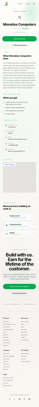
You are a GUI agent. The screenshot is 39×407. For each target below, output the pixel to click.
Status (23, 337)
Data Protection (8, 380)
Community (24, 340)
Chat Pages (6, 327)
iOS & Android (25, 361)
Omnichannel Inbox (9, 324)
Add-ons (5, 345)
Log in (28, 4)
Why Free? (6, 353)
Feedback (6, 340)
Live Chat (6, 321)
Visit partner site (19, 39)
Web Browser (25, 353)
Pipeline (5, 335)
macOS (23, 359)
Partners (5, 361)
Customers (6, 359)
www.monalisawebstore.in (16, 151)
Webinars (24, 332)
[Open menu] (34, 4)
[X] (14, 399)
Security (5, 383)
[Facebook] (10, 399)
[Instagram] (24, 399)
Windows (24, 356)
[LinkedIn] (19, 399)
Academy (24, 329)
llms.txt (5, 369)
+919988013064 (13, 145)
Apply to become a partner (19, 286)
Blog (22, 327)
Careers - (8, 356)
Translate (6, 364)
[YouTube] (29, 399)
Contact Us (6, 367)
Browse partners (20, 11)
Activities (6, 337)
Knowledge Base (8, 329)
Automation (6, 343)
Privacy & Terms (8, 378)
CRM (4, 332)
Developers (24, 335)
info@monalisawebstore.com (17, 139)
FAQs (22, 324)
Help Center (25, 321)
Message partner (21, 45)
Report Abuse (7, 385)
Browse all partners (19, 293)
